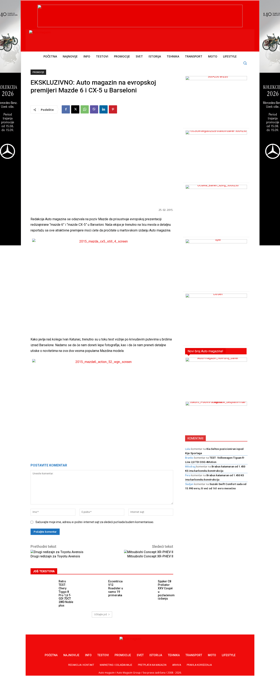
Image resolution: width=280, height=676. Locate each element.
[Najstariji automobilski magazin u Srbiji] (57, 39)
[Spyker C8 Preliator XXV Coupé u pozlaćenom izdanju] (143, 587)
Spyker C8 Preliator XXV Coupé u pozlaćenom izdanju (166, 590)
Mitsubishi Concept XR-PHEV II (150, 556)
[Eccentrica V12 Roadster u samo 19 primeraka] (93, 587)
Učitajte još (100, 614)
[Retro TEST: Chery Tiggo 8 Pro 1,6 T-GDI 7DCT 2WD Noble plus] (44, 587)
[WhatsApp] (85, 109)
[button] (245, 62)
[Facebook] (66, 109)
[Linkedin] (103, 109)
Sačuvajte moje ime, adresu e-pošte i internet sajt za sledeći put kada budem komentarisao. (94, 522)
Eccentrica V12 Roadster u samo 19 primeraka (115, 588)
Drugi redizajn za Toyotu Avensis (55, 556)
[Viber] (94, 109)
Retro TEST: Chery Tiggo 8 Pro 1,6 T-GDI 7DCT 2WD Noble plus (66, 593)
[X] (75, 109)
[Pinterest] (113, 109)
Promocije (38, 72)
